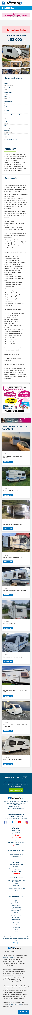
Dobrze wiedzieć (16, 919)
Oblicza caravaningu (16, 909)
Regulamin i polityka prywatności (16, 842)
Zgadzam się (23, 1012)
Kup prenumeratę (16, 853)
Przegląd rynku (16, 914)
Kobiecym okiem (16, 905)
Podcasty (16, 929)
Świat (16, 902)
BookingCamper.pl (16, 871)
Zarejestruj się (16, 832)
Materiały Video (16, 882)
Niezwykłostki (16, 927)
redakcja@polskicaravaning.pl (18, 808)
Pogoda (16, 883)
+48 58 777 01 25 (18, 806)
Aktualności (16, 898)
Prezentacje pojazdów (16, 915)
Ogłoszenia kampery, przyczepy (16, 868)
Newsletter (16, 844)
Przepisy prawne (16, 917)
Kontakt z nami (16, 839)
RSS (16, 840)
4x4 (16, 924)
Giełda (16, 890)
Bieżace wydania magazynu (16, 854)
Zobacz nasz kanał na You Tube (16, 887)
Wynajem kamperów (16, 910)
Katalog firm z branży (16, 869)
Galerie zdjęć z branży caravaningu (16, 880)
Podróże (16, 912)
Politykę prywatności (9, 957)
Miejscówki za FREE (16, 866)
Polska (16, 900)
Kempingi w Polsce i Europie (16, 864)
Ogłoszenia (8, 8)
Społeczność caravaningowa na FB (16, 888)
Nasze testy (16, 922)
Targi (16, 931)
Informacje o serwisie (16, 834)
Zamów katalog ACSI (16, 856)
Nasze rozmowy (16, 926)
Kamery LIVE (16, 885)
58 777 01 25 (16, 805)
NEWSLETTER (12, 777)
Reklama (16, 835)
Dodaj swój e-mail (16, 790)
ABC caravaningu (16, 907)
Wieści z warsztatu (16, 921)
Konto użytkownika (16, 830)
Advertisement (16, 837)
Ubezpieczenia (16, 845)
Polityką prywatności (15, 1004)
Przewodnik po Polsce (16, 904)
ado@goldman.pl (18, 810)
